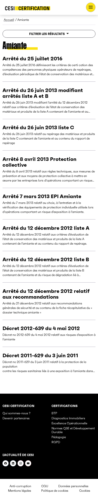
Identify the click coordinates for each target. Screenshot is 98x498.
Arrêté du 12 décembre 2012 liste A (46, 228)
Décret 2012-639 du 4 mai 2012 (41, 328)
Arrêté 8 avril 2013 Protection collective (39, 162)
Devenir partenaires (16, 418)
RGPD (56, 442)
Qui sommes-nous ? (16, 413)
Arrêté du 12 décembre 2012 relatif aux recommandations (46, 294)
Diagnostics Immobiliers (68, 418)
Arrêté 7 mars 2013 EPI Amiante (42, 196)
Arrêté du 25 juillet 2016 (32, 58)
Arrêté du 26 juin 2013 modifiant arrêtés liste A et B (43, 93)
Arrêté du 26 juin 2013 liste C (38, 127)
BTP (54, 413)
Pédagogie (59, 437)
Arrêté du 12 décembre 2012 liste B (46, 259)
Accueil (9, 20)
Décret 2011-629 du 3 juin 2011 (40, 355)
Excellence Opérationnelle (69, 423)
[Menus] (90, 7)
